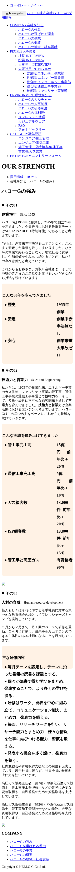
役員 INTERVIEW (31, 60)
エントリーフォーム (35, 156)
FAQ (21, 125)
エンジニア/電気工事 (33, 142)
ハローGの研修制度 (33, 108)
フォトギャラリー (31, 129)
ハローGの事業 (29, 38)
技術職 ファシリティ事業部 (47, 91)
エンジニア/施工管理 (33, 138)
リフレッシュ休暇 (31, 117)
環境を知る (31, 95)
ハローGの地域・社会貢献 (38, 47)
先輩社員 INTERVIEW (34, 69)
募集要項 (25, 134)
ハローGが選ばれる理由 (36, 34)
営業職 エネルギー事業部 (45, 73)
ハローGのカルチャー (34, 99)
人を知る (23, 51)
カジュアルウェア (31, 121)
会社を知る (27, 25)
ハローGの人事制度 (33, 104)
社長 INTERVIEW (31, 56)
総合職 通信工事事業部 (44, 86)
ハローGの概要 (29, 42)
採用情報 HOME (23, 177)
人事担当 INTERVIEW (34, 64)
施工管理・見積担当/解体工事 (40, 147)
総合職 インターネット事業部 (49, 82)
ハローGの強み (29, 29)
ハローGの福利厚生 (33, 112)
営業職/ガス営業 (30, 151)
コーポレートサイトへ (26, 5)
